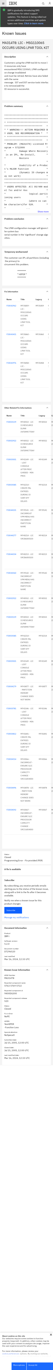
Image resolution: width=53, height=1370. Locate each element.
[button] (51, 1335)
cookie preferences (10, 1353)
